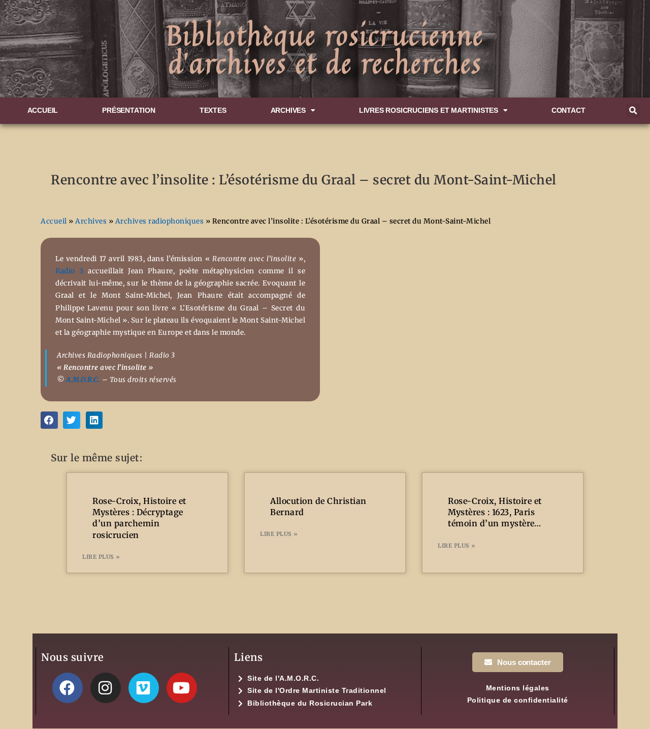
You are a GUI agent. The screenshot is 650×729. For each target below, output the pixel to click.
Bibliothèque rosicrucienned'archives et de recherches (325, 48)
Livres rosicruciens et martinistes (428, 110)
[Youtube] (182, 688)
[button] (633, 111)
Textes (213, 110)
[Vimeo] (143, 688)
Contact (568, 110)
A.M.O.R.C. (83, 379)
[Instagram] (105, 688)
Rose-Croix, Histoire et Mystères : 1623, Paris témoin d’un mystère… (495, 512)
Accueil (42, 110)
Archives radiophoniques (159, 221)
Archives (288, 110)
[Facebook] (67, 688)
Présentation (128, 110)
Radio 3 (69, 271)
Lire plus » (101, 556)
